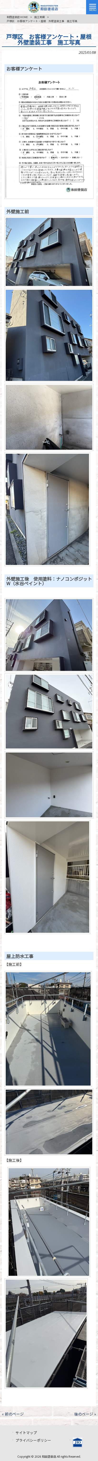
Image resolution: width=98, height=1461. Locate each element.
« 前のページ (13, 1414)
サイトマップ (26, 1432)
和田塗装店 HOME (17, 17)
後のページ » (85, 1414)
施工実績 (39, 17)
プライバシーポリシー (33, 1440)
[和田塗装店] (43, 6)
